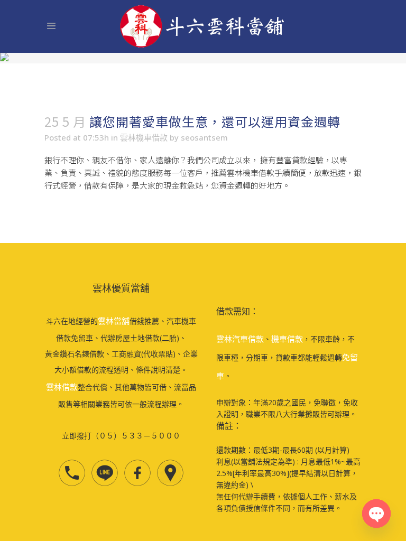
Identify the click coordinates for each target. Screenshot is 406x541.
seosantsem (204, 137)
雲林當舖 (114, 320)
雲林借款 (62, 386)
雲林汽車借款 (240, 338)
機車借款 (287, 338)
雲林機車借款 (144, 137)
